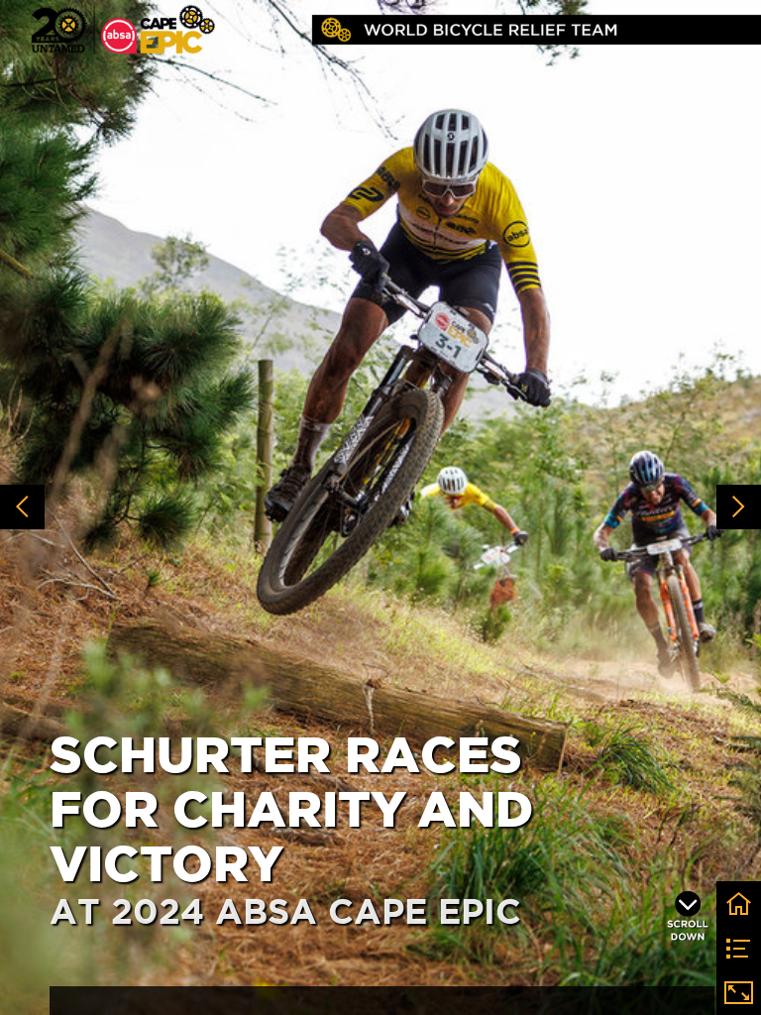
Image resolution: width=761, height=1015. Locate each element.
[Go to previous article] (22, 507)
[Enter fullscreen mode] (738, 992)
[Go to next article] (738, 507)
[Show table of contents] (738, 948)
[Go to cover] (738, 903)
